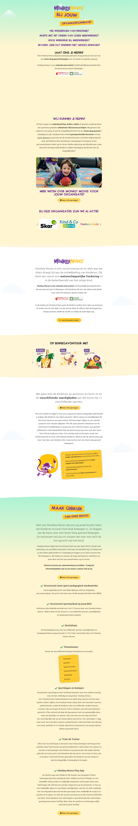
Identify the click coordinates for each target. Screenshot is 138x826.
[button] (69, 96)
